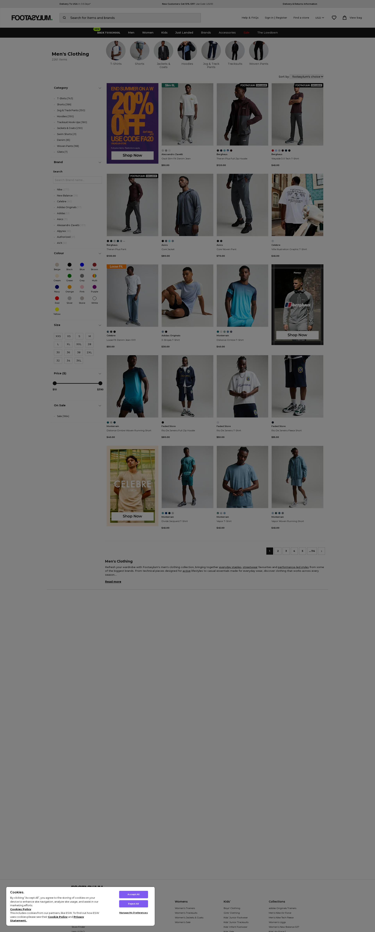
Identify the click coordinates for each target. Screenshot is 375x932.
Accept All (133, 894)
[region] (80, 906)
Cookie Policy (58, 916)
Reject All (133, 903)
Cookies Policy (20, 909)
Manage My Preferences (133, 912)
